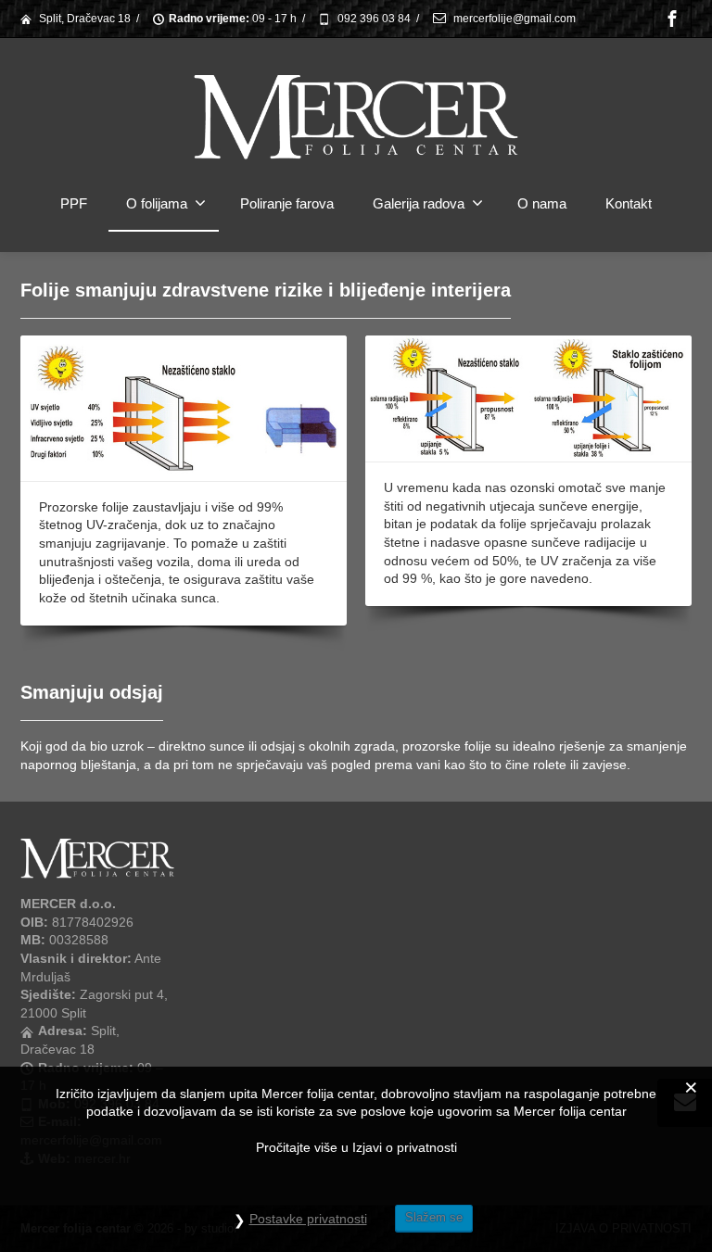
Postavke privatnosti (308, 1218)
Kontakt (628, 203)
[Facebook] (672, 18)
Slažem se (434, 1217)
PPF (73, 203)
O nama (541, 203)
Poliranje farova (287, 203)
